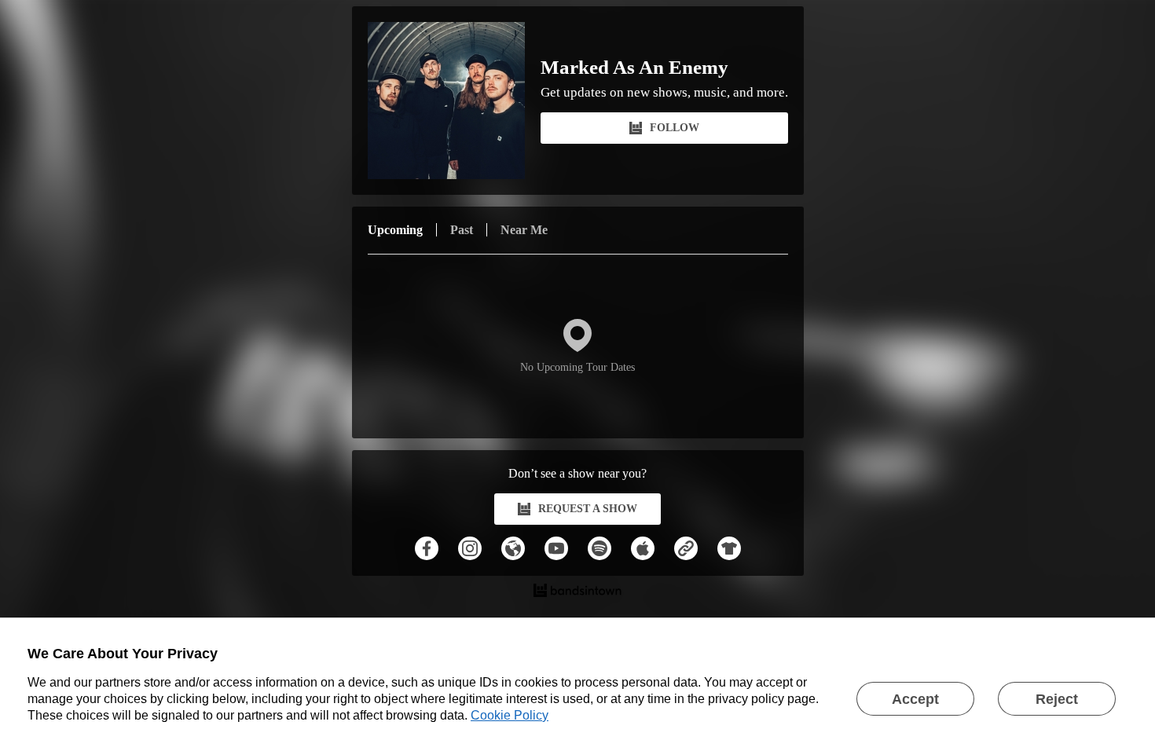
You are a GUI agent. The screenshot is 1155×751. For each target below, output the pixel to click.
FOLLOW (674, 128)
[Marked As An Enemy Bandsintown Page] (454, 100)
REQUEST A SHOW (587, 509)
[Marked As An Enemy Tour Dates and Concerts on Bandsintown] (578, 592)
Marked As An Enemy (634, 67)
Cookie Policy (509, 715)
